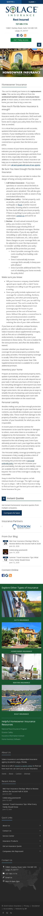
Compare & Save (12, 513)
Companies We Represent (13, 851)
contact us (20, 215)
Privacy (26, 906)
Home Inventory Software (11, 739)
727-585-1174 (11, 873)
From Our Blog (10, 536)
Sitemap (27, 773)
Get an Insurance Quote (12, 846)
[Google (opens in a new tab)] (21, 35)
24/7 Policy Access (21, 40)
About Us (6, 825)
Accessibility (8, 908)
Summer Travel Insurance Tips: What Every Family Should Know (23, 560)
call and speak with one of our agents (25, 165)
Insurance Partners (12, 521)
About (11, 773)
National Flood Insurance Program (14, 729)
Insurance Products (10, 841)
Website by (21, 908)
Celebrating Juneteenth (18, 551)
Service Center (8, 836)
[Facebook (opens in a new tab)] (18, 35)
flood (20, 205)
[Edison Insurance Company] (21, 527)
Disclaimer (36, 906)
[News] (25, 35)
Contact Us (7, 831)
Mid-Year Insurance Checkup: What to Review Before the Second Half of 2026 (25, 543)
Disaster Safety (7, 732)
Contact (19, 773)
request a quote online (23, 766)
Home (4, 773)
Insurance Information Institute (13, 736)
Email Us (8, 877)
